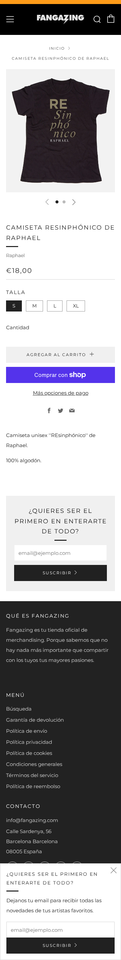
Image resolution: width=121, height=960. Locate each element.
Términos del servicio (32, 775)
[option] (60, 130)
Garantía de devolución (35, 720)
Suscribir (57, 572)
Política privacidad (29, 742)
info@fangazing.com (32, 820)
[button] (56, 201)
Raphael (15, 255)
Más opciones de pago (60, 393)
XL (76, 305)
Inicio (57, 48)
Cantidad (17, 327)
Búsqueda (19, 709)
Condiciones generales (34, 764)
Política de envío (26, 731)
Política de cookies (29, 753)
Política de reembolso (33, 786)
